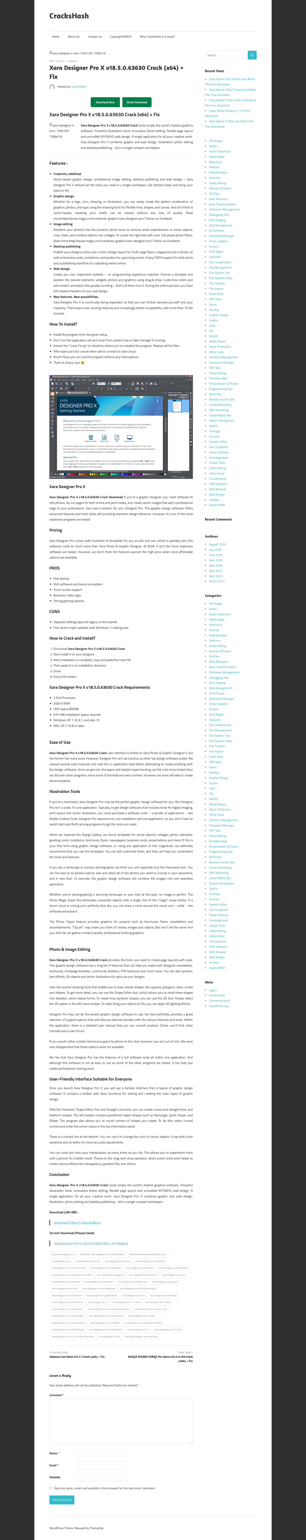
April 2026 (216, 565)
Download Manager (221, 235)
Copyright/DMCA (120, 36)
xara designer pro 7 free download (69, 1268)
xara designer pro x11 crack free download (73, 1336)
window (73, 61)
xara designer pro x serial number (68, 1322)
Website (54, 1477)
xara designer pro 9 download (106, 1268)
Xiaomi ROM (217, 505)
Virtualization (217, 478)
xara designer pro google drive (101, 1295)
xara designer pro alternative (173, 1268)
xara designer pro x (97, 1302)
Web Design (217, 494)
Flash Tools (216, 294)
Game (213, 304)
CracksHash (69, 15)
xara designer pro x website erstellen (143, 1322)
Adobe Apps (216, 156)
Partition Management (223, 357)
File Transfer (217, 283)
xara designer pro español (165, 1281)
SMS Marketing (219, 410)
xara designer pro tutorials (163, 1295)
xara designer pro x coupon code (151, 1309)
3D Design (215, 141)
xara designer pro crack (173, 1275)
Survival (214, 436)
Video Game (217, 473)
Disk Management (221, 225)
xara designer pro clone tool (143, 1275)
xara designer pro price (133, 1295)
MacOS (213, 336)
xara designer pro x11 (138, 1329)
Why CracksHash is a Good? (157, 36)
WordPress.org (218, 1006)
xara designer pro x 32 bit (158, 1302)
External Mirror (91, 1222)
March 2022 (217, 581)
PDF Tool (214, 367)
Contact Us (95, 36)
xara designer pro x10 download (68, 1329)
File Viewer (216, 288)
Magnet (123, 1243)
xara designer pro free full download (138, 1288)
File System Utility (220, 278)
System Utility (218, 441)
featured (214, 257)
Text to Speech (218, 447)
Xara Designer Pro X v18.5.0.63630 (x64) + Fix (84, 1243)
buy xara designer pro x (63, 1254)
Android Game (218, 172)
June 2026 (216, 555)
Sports (213, 426)
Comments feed (219, 1000)
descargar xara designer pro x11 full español (102, 1254)
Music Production (220, 346)
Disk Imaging (217, 220)
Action (213, 146)
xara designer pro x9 (109, 1336)
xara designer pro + (61, 1261)
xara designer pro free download (99, 1288)
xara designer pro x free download (106, 1316)
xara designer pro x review (141, 1316)
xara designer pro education (99, 1281)
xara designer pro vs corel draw (67, 1302)
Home (56, 36)
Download (61, 1222)
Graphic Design (218, 315)
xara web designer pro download (141, 1336)
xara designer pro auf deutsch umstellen (72, 1275)
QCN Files (215, 394)
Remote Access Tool (221, 399)
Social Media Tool (220, 415)
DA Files (214, 193)
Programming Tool (221, 389)
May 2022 (215, 570)
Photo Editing (217, 373)
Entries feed (217, 995)
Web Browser (217, 489)
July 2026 (215, 549)
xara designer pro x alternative (67, 1309)
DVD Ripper (216, 251)
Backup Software (220, 188)
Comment (56, 1395)
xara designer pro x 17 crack (127, 1302)
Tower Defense (218, 452)
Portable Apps (218, 378)
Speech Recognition (221, 420)
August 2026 (217, 544)
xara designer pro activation (140, 1268)
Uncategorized (218, 457)
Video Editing (217, 468)
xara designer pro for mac (65, 1288)
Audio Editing (217, 183)
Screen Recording (220, 404)
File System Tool (219, 272)
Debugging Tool (219, 214)
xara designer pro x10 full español (105, 1329)
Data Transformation (222, 204)
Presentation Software (223, 383)
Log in (213, 990)
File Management (220, 267)
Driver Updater (218, 241)
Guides (213, 320)
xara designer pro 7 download (150, 1261)
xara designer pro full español (66, 1295)
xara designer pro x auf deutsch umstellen (108, 1309)
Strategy (214, 431)
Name (54, 1453)
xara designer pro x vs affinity (105, 1322)
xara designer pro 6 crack (117, 1261)
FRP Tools (215, 299)
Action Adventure (220, 151)
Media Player (217, 341)
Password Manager (221, 362)
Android (214, 167)
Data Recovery (218, 199)
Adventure (215, 162)
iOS (211, 331)
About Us (74, 36)
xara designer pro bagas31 (110, 1275)
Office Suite (216, 352)
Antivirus (214, 177)
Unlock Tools (217, 462)
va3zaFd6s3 (79, 86)
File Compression (220, 262)
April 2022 (216, 576)
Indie (212, 325)
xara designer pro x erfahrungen (68, 1316)
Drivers (213, 246)
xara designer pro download (66, 1281)
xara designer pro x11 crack (168, 1329)
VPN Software (218, 484)
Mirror (74, 1222)
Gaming (214, 309)
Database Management (224, 209)
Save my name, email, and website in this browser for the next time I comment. (104, 1488)
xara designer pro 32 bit (88, 1261)
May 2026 (215, 560)
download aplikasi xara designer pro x (148, 1254)
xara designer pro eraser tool (132, 1281)
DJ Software (217, 230)
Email (54, 1465)
